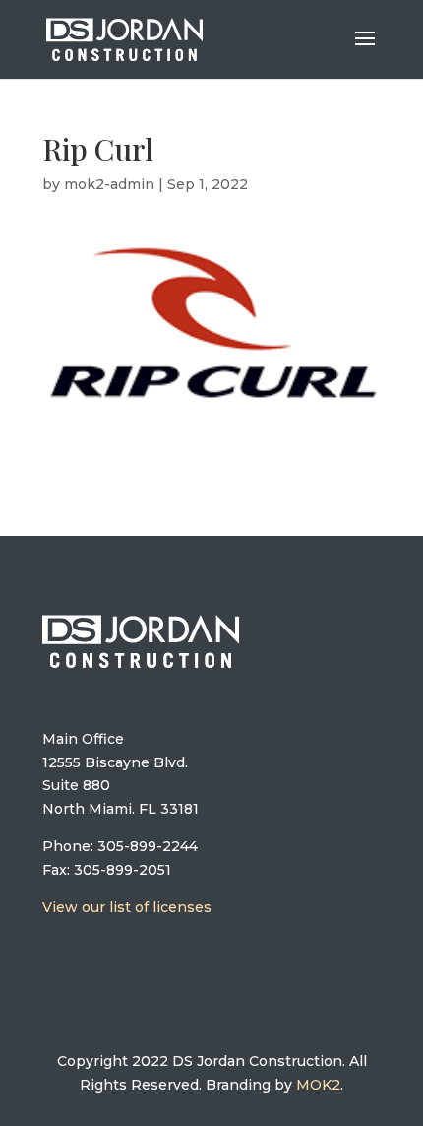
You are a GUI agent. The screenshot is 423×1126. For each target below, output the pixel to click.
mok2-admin (109, 184)
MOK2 (318, 1084)
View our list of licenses (127, 907)
